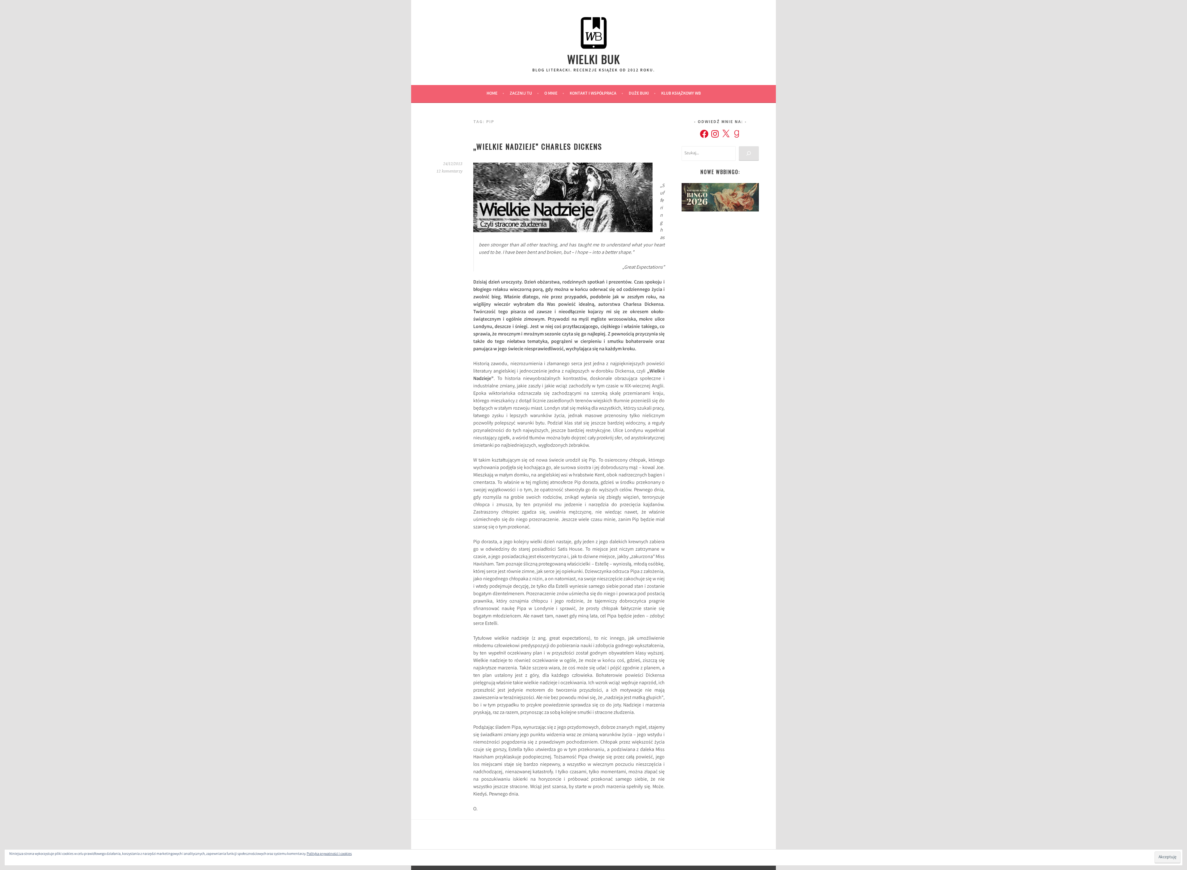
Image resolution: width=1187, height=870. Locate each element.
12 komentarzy (449, 171)
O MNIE (550, 94)
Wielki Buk (593, 59)
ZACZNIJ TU (521, 94)
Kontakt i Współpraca (593, 94)
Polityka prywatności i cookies (329, 854)
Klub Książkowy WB (681, 94)
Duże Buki (639, 94)
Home (492, 94)
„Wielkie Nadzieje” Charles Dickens (537, 146)
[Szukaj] (749, 153)
